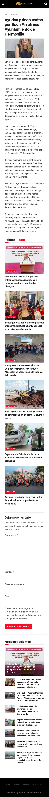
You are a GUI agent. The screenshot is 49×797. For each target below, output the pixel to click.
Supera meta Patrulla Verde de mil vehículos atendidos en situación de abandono (23, 457)
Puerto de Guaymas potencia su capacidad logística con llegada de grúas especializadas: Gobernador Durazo (29, 757)
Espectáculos (27, 785)
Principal (14, 14)
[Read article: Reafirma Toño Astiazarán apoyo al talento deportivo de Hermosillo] (10, 744)
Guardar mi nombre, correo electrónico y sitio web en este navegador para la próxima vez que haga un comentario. (24, 613)
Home (7, 14)
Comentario (11, 535)
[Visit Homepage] (24, 4)
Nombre (9, 572)
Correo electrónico (15, 584)
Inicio (8, 785)
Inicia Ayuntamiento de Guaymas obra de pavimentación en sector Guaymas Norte (24, 414)
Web (7, 596)
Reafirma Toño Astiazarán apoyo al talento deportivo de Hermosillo (29, 744)
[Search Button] (45, 4)
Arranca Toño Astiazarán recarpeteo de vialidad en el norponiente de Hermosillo (23, 500)
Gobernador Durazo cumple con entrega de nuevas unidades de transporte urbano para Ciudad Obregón (21, 668)
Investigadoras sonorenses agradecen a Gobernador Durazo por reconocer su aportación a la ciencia (24, 326)
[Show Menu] (3, 4)
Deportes (38, 785)
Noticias (16, 785)
